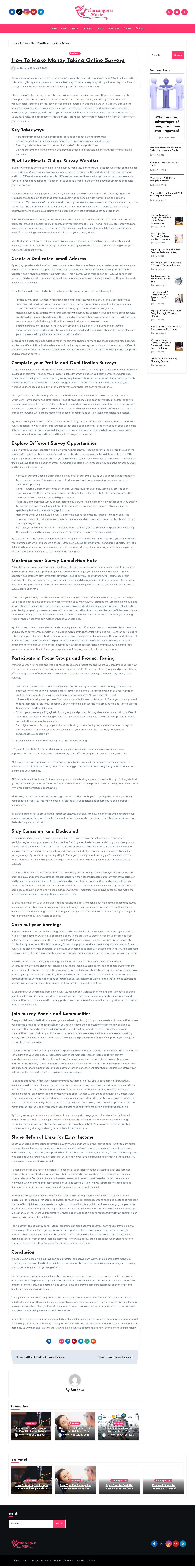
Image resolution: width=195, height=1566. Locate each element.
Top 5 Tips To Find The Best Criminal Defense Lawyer (119, 1488)
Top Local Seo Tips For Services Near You (161, 279)
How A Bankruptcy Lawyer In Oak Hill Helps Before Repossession (31, 1431)
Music (75, 28)
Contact (140, 28)
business (87, 28)
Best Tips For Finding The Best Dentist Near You (160, 236)
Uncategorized (119, 1480)
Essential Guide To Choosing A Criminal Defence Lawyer (163, 1488)
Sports (127, 28)
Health (100, 28)
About (64, 28)
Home (53, 28)
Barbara (24, 68)
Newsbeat (114, 28)
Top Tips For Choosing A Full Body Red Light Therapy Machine (166, 313)
